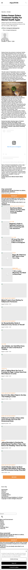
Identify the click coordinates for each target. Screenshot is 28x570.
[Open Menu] (2, 2)
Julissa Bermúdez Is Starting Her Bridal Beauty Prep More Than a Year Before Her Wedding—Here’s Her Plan (13, 444)
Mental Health (15, 176)
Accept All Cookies (14, 567)
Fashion (2, 523)
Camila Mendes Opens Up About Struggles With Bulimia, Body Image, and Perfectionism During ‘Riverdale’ (13, 468)
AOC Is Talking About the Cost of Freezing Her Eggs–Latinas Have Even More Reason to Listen (13, 372)
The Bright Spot (4, 527)
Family (14, 252)
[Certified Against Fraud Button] (6, 500)
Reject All (14, 563)
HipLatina (3, 11)
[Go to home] (14, 483)
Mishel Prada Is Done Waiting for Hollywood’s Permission (12, 301)
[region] (14, 559)
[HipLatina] (14, 2)
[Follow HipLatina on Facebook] (2, 530)
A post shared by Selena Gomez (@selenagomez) (14, 162)
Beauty (3, 440)
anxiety (3, 176)
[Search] (26, 2)
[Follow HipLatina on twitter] (5, 530)
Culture (12, 221)
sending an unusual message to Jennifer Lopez (13, 125)
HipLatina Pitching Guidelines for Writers (12, 497)
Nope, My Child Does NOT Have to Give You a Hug (19, 256)
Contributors (4, 496)
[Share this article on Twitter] (10, 42)
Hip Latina (6, 40)
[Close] (26, 551)
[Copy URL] (4, 47)
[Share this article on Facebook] (6, 42)
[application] (14, 89)
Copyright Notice (6, 494)
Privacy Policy (5, 493)
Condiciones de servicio (7, 201)
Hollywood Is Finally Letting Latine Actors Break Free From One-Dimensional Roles (12, 419)
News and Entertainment (17, 206)
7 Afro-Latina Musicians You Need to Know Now (19, 272)
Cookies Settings (14, 559)
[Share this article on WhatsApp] (3, 42)
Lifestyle (8, 11)
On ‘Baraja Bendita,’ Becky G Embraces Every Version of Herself (13, 324)
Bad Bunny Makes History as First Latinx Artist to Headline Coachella (17, 210)
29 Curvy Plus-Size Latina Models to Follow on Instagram (18, 240)
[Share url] (3, 50)
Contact (3, 492)
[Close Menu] (1, 511)
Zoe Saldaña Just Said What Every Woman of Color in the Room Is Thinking (12, 347)
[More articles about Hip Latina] (4, 33)
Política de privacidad (11, 199)
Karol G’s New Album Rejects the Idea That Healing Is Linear (13, 395)
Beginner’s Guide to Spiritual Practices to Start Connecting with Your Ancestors (17, 226)
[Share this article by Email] (13, 42)
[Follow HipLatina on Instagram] (8, 530)
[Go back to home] (11, 504)
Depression (8, 176)
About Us (3, 491)
